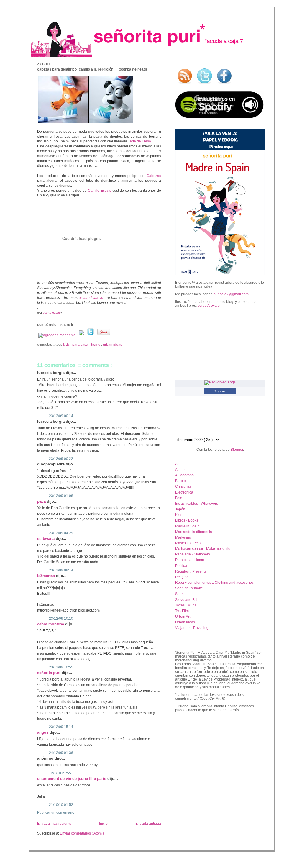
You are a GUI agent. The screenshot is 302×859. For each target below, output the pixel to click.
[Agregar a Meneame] (57, 335)
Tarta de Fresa (139, 141)
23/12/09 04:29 (61, 533)
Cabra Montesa (51, 624)
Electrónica (184, 492)
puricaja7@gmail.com (231, 294)
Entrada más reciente (54, 824)
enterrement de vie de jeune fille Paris (72, 778)
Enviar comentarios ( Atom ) (82, 833)
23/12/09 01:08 (61, 496)
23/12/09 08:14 (61, 570)
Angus (43, 732)
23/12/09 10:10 (61, 619)
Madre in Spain (187, 526)
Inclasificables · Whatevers (196, 503)
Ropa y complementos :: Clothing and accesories (214, 582)
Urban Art (182, 616)
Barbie (180, 481)
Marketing (183, 537)
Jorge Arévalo (209, 305)
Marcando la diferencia (193, 532)
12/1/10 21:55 (60, 773)
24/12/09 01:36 (61, 753)
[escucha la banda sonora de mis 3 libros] (219, 117)
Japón (180, 509)
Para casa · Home (86, 344)
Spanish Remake (189, 588)
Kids (66, 344)
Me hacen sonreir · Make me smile (202, 548)
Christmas (183, 486)
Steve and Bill (186, 599)
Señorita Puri (49, 673)
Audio (180, 469)
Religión (182, 577)
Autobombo (184, 475)
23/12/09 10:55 (61, 667)
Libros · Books (186, 520)
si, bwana (46, 538)
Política (181, 566)
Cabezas (154, 176)
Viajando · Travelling (192, 628)
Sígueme (220, 391)
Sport (179, 594)
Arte (178, 464)
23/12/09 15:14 (61, 727)
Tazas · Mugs (185, 605)
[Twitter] (91, 335)
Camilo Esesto (100, 190)
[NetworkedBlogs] (220, 382)
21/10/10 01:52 (61, 805)
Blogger (237, 449)
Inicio (103, 824)
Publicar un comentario (55, 812)
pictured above (91, 298)
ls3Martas (46, 575)
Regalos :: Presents (190, 571)
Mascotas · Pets (188, 543)
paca (42, 501)
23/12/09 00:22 (61, 459)
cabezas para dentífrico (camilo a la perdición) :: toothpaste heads (92, 69)
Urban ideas (112, 344)
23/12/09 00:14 (61, 416)
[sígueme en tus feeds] (184, 84)
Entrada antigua (148, 824)
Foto (178, 498)
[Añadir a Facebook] (82, 335)
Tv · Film (182, 611)
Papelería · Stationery (192, 554)
